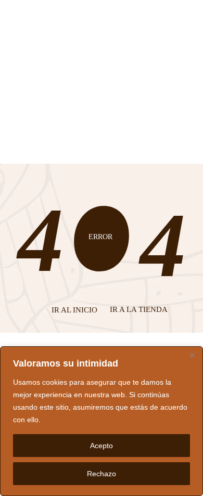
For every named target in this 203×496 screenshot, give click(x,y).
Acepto (101, 445)
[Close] (192, 355)
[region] (101, 421)
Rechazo (101, 473)
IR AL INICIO (74, 310)
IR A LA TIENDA (139, 309)
